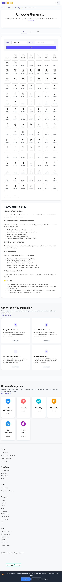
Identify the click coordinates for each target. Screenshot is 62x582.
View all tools (5, 315)
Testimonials (5, 514)
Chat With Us (5, 516)
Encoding (4, 461)
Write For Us (4, 488)
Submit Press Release (7, 491)
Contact (3, 503)
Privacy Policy (5, 534)
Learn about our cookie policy (37, 579)
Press (3, 508)
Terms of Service (6, 531)
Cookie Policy (5, 537)
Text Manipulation (6, 458)
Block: (8, 42)
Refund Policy (5, 545)
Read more (31, 20)
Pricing (3, 505)
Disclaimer (4, 542)
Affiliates (4, 511)
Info (31, 32)
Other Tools (4, 476)
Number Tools (5, 470)
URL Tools (4, 473)
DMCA (3, 540)
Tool (24, 32)
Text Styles (18, 8)
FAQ (38, 32)
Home (3, 8)
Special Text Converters (8, 455)
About (3, 500)
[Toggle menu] (54, 2)
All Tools (10, 8)
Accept (25, 579)
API (2, 522)
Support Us (4, 519)
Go (31, 47)
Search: (30, 42)
